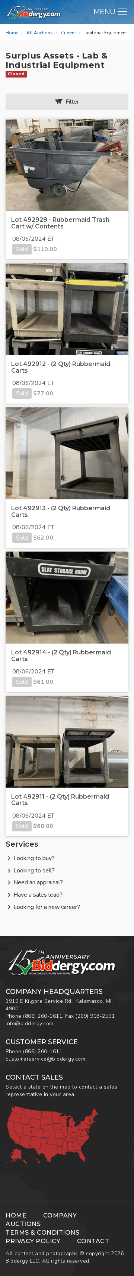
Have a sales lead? (38, 895)
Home (12, 33)
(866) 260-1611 (42, 1016)
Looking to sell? (34, 870)
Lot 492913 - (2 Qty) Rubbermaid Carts (60, 511)
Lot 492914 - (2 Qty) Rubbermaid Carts (61, 656)
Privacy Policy (33, 1241)
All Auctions (39, 33)
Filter (71, 102)
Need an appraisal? (38, 882)
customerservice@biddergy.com (45, 1058)
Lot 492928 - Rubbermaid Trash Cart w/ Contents (60, 223)
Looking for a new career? (46, 907)
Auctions (23, 1224)
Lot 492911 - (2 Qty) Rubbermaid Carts (60, 800)
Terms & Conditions (42, 1232)
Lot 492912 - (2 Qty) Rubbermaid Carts (60, 367)
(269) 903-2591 (95, 1016)
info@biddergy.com (30, 1023)
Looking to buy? (34, 858)
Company (60, 1215)
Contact (93, 1241)
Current (68, 33)
